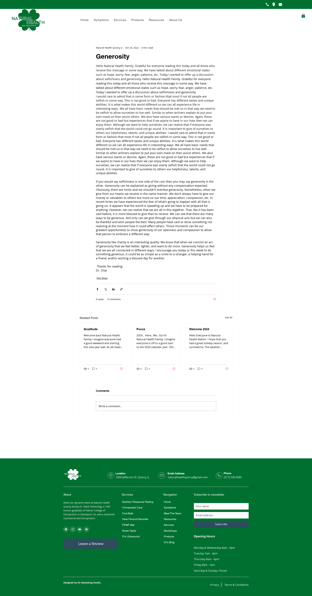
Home (167, 501)
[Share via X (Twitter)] (105, 289)
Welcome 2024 (199, 329)
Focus (140, 329)
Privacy (214, 585)
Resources (170, 519)
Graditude (91, 329)
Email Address (176, 473)
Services (169, 524)
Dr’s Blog (169, 542)
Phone (227, 473)
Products (169, 536)
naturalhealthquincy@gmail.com (188, 477)
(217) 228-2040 (232, 477)
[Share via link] (121, 289)
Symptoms (170, 507)
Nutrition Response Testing (137, 501)
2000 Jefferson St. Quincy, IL (132, 477)
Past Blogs (102, 278)
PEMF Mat (128, 524)
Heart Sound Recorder (135, 519)
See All (228, 317)
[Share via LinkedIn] (113, 289)
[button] (175, 20)
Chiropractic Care (132, 507)
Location (120, 473)
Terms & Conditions (236, 585)
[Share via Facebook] (97, 289)
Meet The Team (172, 513)
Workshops (170, 530)
